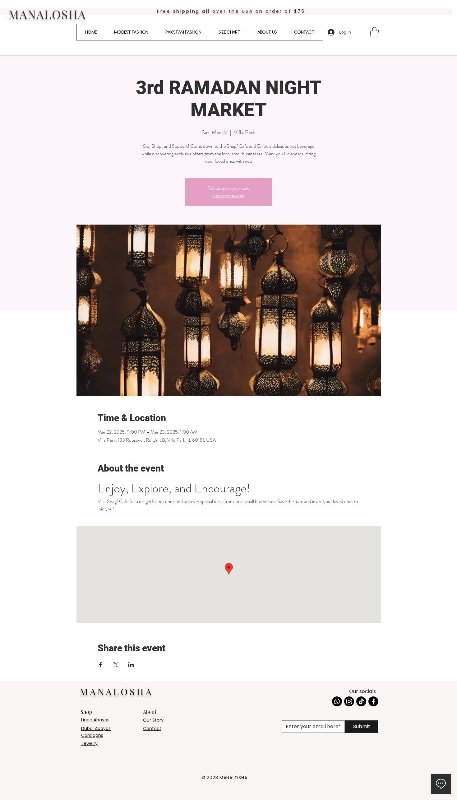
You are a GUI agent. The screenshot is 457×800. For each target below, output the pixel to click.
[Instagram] (349, 701)
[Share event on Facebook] (101, 664)
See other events (228, 195)
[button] (374, 32)
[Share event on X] (116, 664)
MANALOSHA (47, 14)
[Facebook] (373, 701)
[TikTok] (361, 701)
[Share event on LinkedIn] (131, 664)
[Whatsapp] (337, 701)
